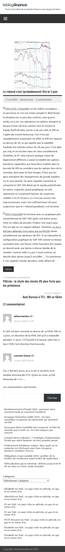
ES (5, 504)
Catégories (9, 476)
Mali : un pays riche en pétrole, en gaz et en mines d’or (31, 490)
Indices (8, 269)
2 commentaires (44, 99)
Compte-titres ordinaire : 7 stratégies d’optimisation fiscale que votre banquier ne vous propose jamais (32, 439)
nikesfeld (9, 496)
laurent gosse (26, 99)
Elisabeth (9, 527)
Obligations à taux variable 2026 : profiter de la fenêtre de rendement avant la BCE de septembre (31, 457)
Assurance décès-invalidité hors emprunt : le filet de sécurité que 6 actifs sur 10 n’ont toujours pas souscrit (32, 430)
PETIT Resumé (12, 519)
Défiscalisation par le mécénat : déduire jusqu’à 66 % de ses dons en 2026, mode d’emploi (32, 465)
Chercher (52, 397)
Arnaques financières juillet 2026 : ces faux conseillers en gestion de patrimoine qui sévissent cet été (31, 419)
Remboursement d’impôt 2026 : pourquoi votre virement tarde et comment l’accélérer (29, 410)
